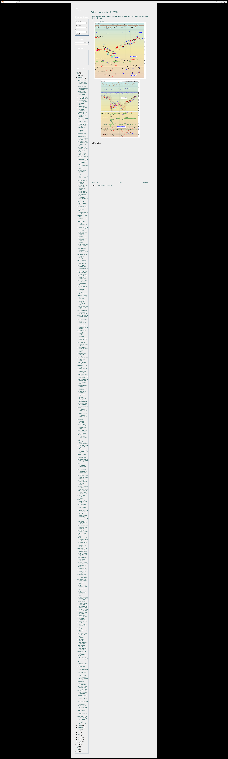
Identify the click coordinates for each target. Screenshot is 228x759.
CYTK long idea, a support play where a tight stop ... (82, 517)
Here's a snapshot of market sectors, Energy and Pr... (82, 124)
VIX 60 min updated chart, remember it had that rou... (82, 692)
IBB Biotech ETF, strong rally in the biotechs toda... (82, 451)
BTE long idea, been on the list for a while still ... (82, 512)
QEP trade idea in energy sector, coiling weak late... (82, 367)
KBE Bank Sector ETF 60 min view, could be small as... (82, 143)
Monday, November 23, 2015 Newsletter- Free (82, 292)
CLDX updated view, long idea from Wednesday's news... (82, 381)
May (79, 734)
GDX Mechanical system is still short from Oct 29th (81, 172)
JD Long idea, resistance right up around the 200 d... (82, 339)
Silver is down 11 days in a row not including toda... (82, 674)
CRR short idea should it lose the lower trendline (82, 532)
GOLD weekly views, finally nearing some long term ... (82, 177)
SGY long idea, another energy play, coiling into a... (82, 93)
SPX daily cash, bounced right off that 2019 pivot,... (82, 603)
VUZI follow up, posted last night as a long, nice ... (82, 501)
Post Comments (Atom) (105, 185)
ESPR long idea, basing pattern (81, 134)
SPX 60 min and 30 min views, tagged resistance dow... (82, 539)
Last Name (78, 25)
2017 (78, 72)
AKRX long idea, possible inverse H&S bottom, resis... (82, 581)
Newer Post (95, 182)
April (79, 736)
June (79, 732)
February (80, 739)
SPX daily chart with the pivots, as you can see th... (82, 703)
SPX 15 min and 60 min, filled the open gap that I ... (82, 488)
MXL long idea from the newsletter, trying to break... (82, 273)
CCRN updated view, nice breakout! (82, 567)
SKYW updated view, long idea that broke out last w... (82, 307)
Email (76, 30)
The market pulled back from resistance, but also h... (82, 545)
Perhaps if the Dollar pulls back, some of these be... (82, 460)
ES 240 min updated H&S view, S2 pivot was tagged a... (82, 658)
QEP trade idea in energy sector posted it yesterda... (82, 257)
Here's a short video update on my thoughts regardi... (82, 571)
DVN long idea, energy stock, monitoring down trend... (82, 224)
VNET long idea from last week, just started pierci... (82, 371)
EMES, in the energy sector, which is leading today (82, 120)
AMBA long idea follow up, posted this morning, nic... (82, 88)
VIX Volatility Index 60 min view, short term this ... (82, 149)
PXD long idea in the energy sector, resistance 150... (82, 115)
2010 (78, 749)
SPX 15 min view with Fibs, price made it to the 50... (82, 587)
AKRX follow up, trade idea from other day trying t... (82, 507)
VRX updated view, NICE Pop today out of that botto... (82, 405)
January (80, 741)
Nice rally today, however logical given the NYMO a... (82, 625)
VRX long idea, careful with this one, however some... (82, 426)
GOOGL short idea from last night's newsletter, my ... (82, 262)
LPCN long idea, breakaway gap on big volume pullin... (82, 349)
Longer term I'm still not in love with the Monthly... (82, 161)
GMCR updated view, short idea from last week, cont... (82, 550)
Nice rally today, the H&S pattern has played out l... (82, 630)
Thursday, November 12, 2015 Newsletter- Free (82, 722)
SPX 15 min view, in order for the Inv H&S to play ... (82, 153)
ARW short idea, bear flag (81, 363)
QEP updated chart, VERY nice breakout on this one (82, 217)
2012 (78, 746)
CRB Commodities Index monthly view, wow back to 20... (82, 198)
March (79, 737)
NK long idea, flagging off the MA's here (81, 421)
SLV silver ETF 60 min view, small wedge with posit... (82, 492)
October (80, 725)
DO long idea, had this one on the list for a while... (82, 208)
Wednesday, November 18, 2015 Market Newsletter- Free (82, 399)
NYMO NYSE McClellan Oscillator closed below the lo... (82, 641)
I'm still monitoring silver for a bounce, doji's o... (82, 456)
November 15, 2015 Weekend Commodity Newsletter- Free (82, 619)
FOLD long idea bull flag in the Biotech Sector (82, 447)
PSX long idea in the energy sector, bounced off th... (82, 277)
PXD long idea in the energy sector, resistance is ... (82, 182)
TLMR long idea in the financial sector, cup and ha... (82, 416)
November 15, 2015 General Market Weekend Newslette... (82, 613)
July (79, 730)
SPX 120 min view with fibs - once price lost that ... (82, 707)
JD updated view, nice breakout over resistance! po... (82, 327)
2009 (78, 751)
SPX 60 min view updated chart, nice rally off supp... (81, 593)
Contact (78, 11)
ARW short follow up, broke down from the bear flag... (82, 317)
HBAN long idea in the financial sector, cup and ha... (82, 410)
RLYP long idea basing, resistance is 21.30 (82, 344)
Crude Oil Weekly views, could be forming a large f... (82, 193)
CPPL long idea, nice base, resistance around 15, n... (82, 527)
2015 (78, 75)
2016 (78, 74)
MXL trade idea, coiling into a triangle (81, 355)
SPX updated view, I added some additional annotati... (82, 234)
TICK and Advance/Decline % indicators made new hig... (82, 166)
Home (77, 8)
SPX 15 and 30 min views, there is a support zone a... (82, 245)
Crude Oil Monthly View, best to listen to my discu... (82, 187)
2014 (78, 742)
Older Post (145, 182)
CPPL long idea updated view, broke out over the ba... (82, 267)
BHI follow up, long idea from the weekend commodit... (82, 635)
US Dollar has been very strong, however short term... (82, 466)
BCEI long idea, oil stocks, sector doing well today (82, 288)
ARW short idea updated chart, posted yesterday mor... (82, 251)
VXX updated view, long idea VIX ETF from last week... (82, 688)
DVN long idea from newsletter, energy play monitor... (82, 99)
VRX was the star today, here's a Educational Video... (82, 393)
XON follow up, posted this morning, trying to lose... (82, 302)
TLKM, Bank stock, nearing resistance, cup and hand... (82, 387)
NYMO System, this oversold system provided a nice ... (82, 608)
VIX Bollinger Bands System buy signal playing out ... (82, 477)
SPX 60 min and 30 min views (82, 157)
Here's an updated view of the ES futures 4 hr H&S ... (82, 697)
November (81, 79)
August (80, 729)
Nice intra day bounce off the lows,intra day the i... (82, 669)
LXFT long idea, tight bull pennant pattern (82, 359)
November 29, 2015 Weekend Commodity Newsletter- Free (82, 110)
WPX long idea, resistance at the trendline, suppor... (82, 333)
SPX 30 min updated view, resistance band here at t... (82, 559)
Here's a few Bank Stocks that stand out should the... (82, 138)
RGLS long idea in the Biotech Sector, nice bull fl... (82, 437)
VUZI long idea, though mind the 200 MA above (82, 522)
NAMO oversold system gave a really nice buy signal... (81, 472)
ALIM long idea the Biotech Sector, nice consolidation (82, 442)
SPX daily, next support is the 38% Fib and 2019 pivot (82, 712)
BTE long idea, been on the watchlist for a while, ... (82, 229)
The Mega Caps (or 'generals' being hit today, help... (82, 678)
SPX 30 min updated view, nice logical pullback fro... (82, 554)
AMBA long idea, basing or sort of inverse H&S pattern (82, 130)
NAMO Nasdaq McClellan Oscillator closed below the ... (82, 647)
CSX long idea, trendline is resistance (81, 497)
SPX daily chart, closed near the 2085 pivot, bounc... (82, 482)
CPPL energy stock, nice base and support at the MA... (82, 282)
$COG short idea (81, 330)
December (81, 77)
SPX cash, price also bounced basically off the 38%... (82, 598)
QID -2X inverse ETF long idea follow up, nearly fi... (82, 653)
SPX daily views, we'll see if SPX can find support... (82, 663)
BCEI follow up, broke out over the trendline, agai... (82, 212)
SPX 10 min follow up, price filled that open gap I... (82, 297)
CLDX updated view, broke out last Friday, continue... (82, 312)
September (81, 727)
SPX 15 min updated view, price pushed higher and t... (82, 564)
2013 (78, 744)
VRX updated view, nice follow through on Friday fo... (82, 376)
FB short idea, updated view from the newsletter (82, 683)
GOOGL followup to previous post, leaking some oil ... (82, 83)
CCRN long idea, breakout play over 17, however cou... (82, 576)
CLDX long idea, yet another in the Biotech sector (82, 432)
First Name (78, 21)
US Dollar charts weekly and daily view (82, 203)
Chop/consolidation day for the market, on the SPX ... (82, 322)
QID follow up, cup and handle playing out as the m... (82, 718)
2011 (78, 748)
